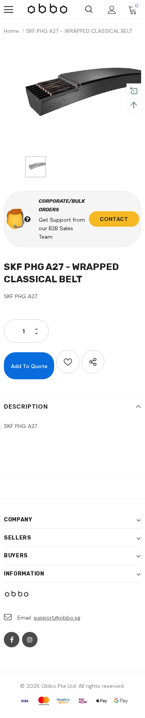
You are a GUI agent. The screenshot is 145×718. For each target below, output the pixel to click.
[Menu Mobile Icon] (8, 9)
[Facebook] (11, 639)
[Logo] (48, 9)
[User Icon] (112, 10)
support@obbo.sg (57, 617)
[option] (72, 97)
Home (11, 30)
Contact (114, 219)
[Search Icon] (89, 10)
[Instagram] (30, 639)
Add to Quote (29, 366)
